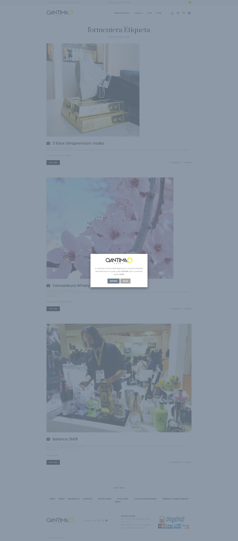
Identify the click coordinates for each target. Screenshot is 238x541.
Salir (125, 281)
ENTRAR (113, 281)
